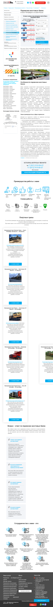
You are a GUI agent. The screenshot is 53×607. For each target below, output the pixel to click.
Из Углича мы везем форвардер (15, 284)
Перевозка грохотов (8, 595)
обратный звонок (45, 44)
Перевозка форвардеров (10, 591)
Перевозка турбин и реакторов (12, 26)
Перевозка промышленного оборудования (11, 40)
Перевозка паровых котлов (11, 30)
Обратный (40, 2)
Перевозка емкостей (10, 23)
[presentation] (4, 123)
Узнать (32, 605)
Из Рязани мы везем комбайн (12, 323)
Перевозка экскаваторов (10, 584)
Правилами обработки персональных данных (40, 39)
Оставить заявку (23, 586)
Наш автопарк (29, 7)
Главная (5, 7)
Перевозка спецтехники (9, 17)
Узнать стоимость (42, 42)
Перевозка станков (9, 28)
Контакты (44, 7)
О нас (20, 577)
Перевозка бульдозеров (9, 586)
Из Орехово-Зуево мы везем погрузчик (15, 245)
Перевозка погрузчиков (9, 588)
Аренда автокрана (7, 12)
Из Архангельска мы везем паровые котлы (15, 400)
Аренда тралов (7, 581)
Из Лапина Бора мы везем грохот (15, 361)
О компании (36, 7)
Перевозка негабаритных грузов (10, 48)
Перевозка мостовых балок (32, 11)
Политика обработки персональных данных (31, 600)
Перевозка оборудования (9, 19)
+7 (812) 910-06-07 (20, 3)
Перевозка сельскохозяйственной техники (10, 46)
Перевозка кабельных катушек (12, 34)
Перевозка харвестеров (9, 593)
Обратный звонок (42, 600)
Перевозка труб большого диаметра (11, 37)
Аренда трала (6, 10)
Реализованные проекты (20, 7)
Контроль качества (25, 591)
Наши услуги (11, 7)
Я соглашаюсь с (40, 37)
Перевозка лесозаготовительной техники (10, 43)
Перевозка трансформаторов (11, 25)
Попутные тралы (23, 584)
